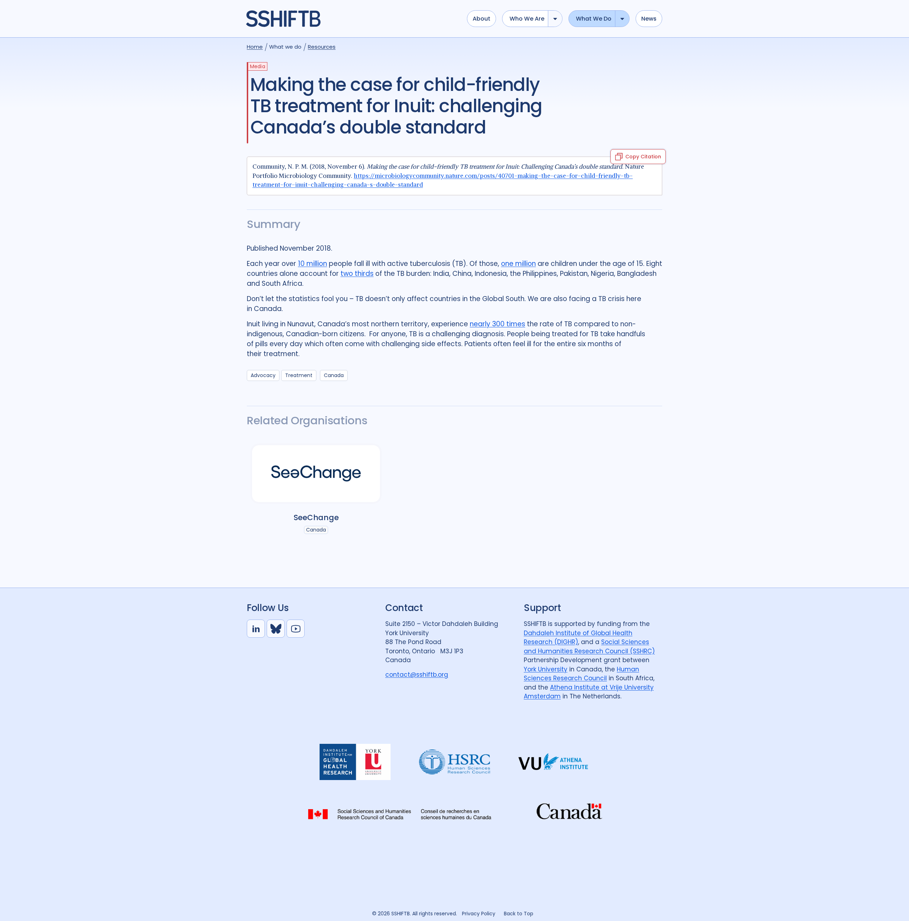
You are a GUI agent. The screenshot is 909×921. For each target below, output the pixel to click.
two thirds (357, 273)
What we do (593, 19)
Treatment (298, 375)
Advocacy (263, 375)
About (481, 19)
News (649, 19)
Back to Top (518, 913)
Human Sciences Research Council (581, 674)
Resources (322, 46)
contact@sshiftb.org (416, 674)
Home (255, 46)
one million (518, 263)
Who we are (527, 19)
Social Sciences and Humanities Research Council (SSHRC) (589, 646)
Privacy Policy (478, 913)
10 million (312, 263)
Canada (334, 375)
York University (545, 669)
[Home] (353, 18)
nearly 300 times (497, 324)
